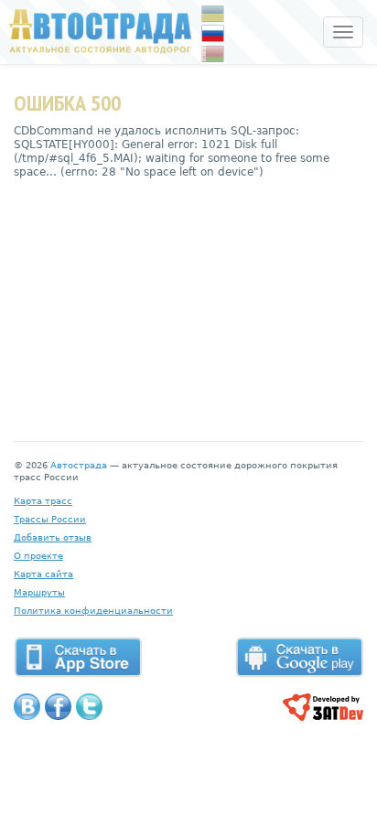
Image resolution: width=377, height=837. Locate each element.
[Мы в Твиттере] (89, 706)
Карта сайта (43, 574)
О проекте (38, 556)
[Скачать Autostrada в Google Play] (299, 657)
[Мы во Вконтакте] (27, 706)
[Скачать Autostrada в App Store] (78, 657)
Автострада (78, 465)
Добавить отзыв (53, 537)
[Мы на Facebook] (58, 706)
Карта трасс (43, 501)
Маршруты (39, 592)
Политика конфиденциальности (93, 611)
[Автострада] (96, 31)
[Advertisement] (188, 296)
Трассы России (50, 519)
